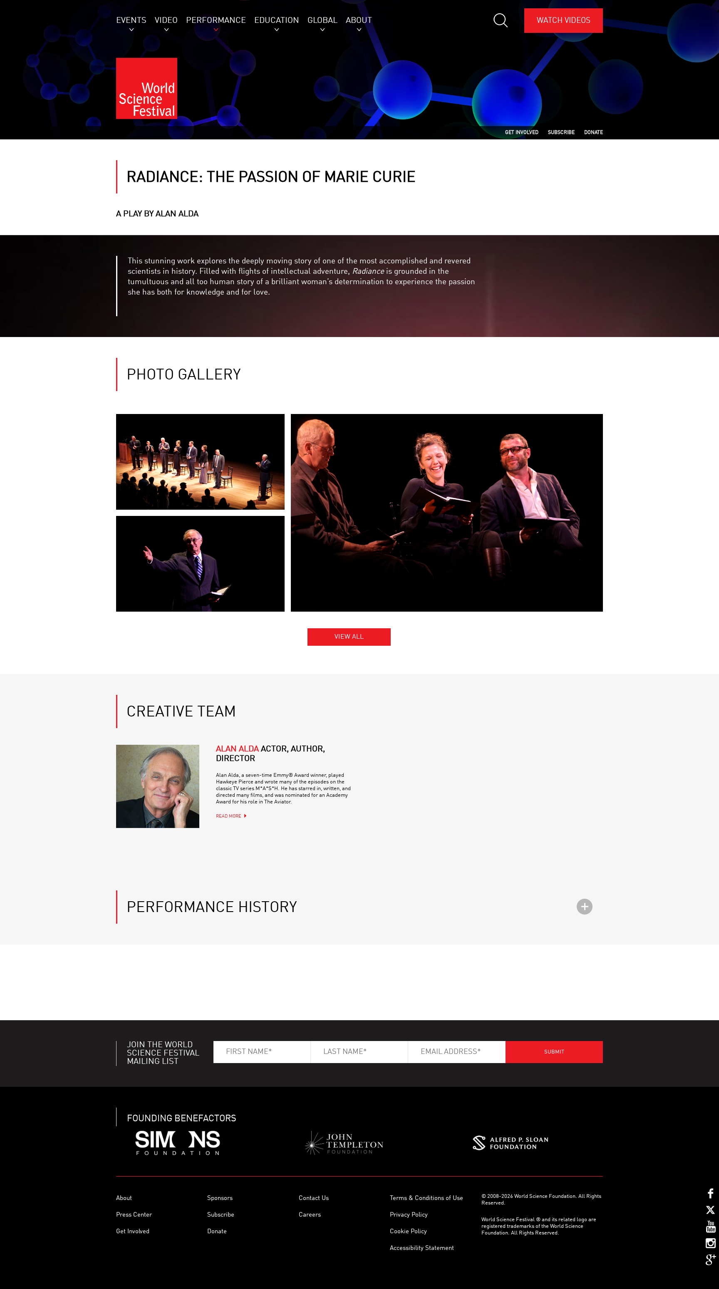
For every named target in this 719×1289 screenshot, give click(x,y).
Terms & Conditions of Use (426, 1198)
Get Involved (132, 1232)
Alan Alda (270, 754)
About (124, 1198)
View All (349, 637)
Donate (217, 1232)
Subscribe (220, 1215)
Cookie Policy (408, 1232)
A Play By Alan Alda (157, 214)
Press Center (134, 1215)
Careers (310, 1215)
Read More (228, 816)
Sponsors (220, 1198)
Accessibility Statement (422, 1248)
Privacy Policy (409, 1215)
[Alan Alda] (157, 786)
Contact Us (314, 1198)
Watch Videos (563, 21)
